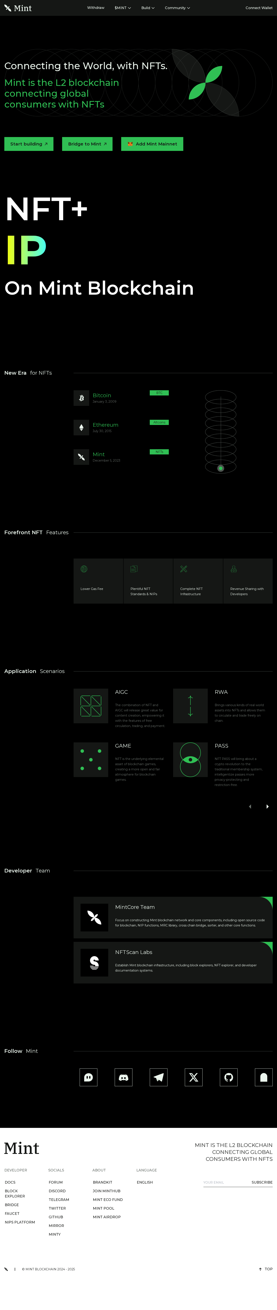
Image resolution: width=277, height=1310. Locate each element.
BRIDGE (12, 1205)
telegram (59, 1200)
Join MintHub (106, 1191)
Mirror (56, 1226)
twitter (57, 1208)
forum (56, 1182)
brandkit (102, 1182)
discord (57, 1191)
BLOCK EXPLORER (15, 1193)
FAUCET (12, 1214)
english (145, 1182)
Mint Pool (103, 1208)
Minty (55, 1234)
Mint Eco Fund (108, 1200)
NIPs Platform (20, 1222)
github (56, 1217)
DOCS (10, 1182)
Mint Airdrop (107, 1217)
